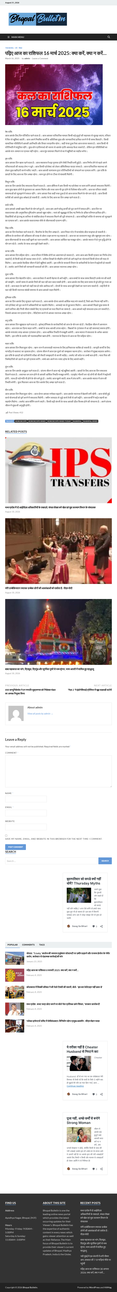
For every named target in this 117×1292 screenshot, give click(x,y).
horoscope (21, 421)
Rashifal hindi (90, 421)
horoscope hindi (37, 421)
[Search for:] (58, 860)
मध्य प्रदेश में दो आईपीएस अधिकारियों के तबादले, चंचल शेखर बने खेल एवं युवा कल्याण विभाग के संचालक (50, 507)
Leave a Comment (40, 58)
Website (10, 821)
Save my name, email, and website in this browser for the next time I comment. (53, 839)
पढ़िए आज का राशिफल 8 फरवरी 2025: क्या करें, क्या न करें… (53, 970)
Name (9, 793)
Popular (12, 945)
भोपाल (20, 48)
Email (9, 807)
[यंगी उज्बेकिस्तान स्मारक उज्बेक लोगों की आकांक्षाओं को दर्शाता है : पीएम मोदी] (58, 552)
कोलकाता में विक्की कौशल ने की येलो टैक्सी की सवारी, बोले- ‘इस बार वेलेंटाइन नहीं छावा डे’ (65, 987)
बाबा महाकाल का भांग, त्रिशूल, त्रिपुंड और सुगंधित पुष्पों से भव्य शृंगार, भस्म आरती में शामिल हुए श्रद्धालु (49, 669)
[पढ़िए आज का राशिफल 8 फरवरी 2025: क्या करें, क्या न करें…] (14, 970)
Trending (9, 48)
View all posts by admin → (40, 713)
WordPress (94, 1287)
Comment (11, 753)
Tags (42, 945)
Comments (28, 945)
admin (27, 58)
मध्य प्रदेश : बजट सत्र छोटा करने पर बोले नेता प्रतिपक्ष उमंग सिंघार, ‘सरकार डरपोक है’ (63, 1004)
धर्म (16, 48)
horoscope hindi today (59, 421)
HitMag (107, 1287)
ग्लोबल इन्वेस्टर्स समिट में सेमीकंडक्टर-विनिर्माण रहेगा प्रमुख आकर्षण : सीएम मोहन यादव (63, 1020)
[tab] (12, 945)
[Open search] (108, 37)
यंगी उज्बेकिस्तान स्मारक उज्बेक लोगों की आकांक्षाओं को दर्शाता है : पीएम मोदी (38, 588)
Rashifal (77, 421)
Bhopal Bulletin (30, 1287)
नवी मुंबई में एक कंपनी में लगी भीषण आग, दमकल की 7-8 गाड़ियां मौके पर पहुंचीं (95, 1260)
